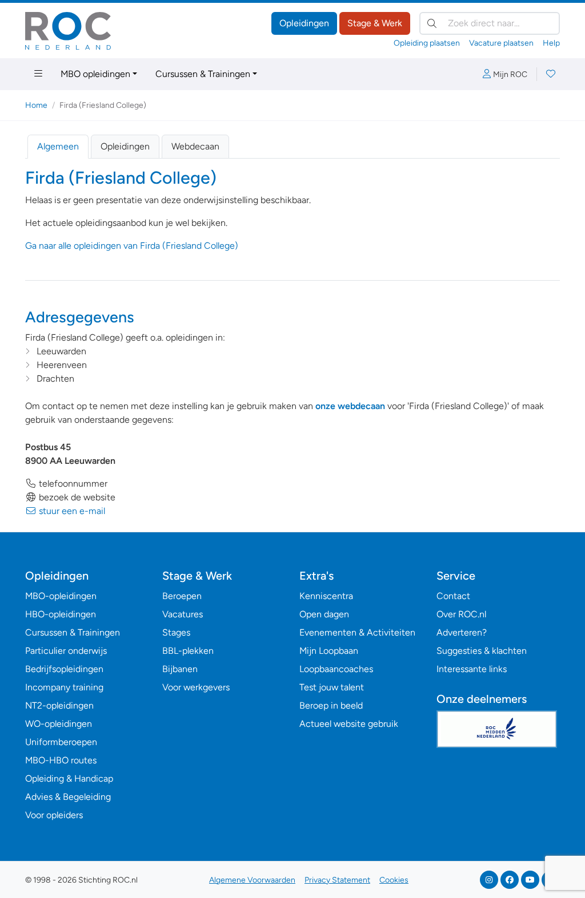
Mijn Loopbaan (328, 650)
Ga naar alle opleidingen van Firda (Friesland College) (131, 245)
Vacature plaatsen (501, 43)
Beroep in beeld (331, 705)
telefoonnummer (72, 483)
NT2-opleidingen (59, 705)
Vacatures (182, 614)
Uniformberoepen (61, 742)
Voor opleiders (54, 815)
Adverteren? (461, 632)
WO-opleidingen (58, 723)
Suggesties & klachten (481, 650)
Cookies (393, 880)
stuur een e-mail (71, 510)
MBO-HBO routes (61, 760)
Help (551, 43)
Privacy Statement (337, 880)
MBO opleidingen (95, 73)
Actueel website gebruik (348, 723)
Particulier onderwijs (66, 650)
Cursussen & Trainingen (202, 73)
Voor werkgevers (196, 687)
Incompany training (64, 687)
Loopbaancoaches (336, 669)
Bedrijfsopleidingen (64, 669)
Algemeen (58, 146)
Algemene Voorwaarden (252, 880)
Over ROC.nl (461, 614)
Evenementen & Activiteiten (357, 632)
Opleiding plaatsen (427, 43)
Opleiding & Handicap (69, 778)
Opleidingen (304, 23)
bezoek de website (76, 497)
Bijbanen (180, 669)
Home (36, 105)
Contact (453, 595)
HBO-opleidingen (60, 614)
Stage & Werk (374, 23)
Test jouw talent (331, 687)
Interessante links (471, 669)
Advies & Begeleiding (68, 796)
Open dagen (324, 614)
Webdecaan (195, 146)
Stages (176, 632)
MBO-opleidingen (61, 595)
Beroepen (182, 595)
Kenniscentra (326, 595)
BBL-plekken (188, 650)
